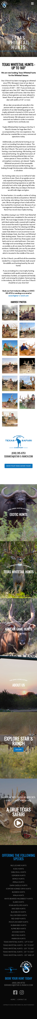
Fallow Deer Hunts (18, 915)
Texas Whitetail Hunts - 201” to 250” (18, 949)
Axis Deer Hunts (18, 909)
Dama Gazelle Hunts (18, 885)
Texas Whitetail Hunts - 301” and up (18, 955)
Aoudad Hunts (18, 932)
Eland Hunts (18, 902)
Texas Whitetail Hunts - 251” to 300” (18, 952)
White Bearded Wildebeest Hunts (18, 899)
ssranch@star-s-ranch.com (18, 456)
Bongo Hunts (18, 879)
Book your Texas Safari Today (18, 466)
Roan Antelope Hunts (18, 905)
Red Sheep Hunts (18, 919)
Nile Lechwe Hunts (18, 865)
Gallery (18, 749)
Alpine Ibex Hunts (18, 929)
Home (13, 999)
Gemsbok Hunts (18, 875)
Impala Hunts (18, 882)
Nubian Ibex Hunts (18, 925)
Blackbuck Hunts (18, 912)
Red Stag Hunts (18, 935)
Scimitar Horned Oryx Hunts (18, 889)
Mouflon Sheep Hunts (18, 922)
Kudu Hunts (18, 869)
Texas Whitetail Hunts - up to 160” (18, 942)
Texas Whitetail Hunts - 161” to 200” (18, 945)
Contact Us (21, 999)
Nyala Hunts (18, 895)
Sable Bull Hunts (18, 872)
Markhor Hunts (19, 939)
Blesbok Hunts (18, 892)
